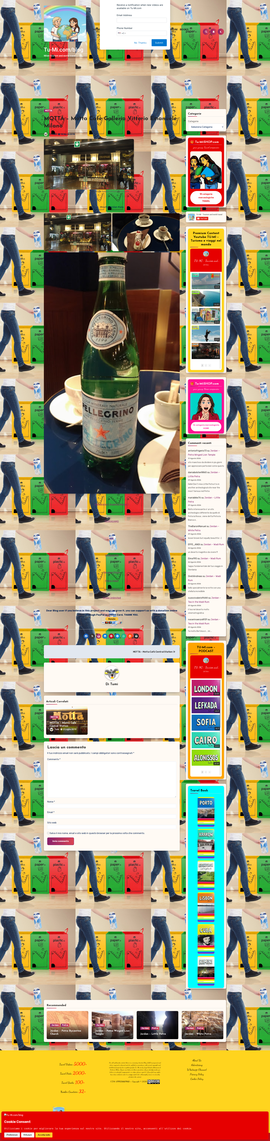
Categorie (193, 121)
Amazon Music (112, 589)
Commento (53, 759)
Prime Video (111, 580)
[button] (209, 365)
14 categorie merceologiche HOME (206, 426)
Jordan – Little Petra (153, 1034)
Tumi (54, 134)
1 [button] (202, 365)
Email (50, 812)
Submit (159, 42)
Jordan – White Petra (198, 1034)
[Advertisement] (135, 88)
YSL (112, 538)
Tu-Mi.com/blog (63, 50)
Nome (51, 801)
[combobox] (122, 33)
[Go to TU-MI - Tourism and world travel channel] (206, 254)
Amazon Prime (112, 572)
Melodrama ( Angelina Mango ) (112, 504)
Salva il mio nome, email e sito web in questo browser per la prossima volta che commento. (97, 833)
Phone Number (124, 28)
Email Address (124, 15)
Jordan (55, 1025)
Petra (65, 1025)
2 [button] (205, 365)
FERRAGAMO (112, 521)
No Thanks (140, 42)
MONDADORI (112, 555)
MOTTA (48, 110)
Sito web (51, 822)
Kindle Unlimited (112, 597)
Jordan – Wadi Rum (214, 544)
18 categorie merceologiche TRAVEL (206, 197)
